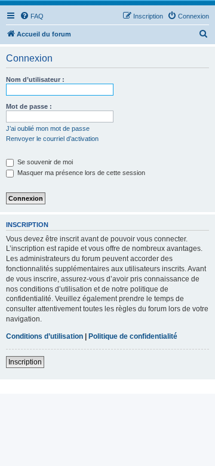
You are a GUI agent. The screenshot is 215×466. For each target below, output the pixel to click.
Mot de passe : (29, 106)
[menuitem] (32, 16)
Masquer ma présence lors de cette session (80, 172)
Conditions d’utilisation (44, 336)
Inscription (25, 362)
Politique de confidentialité (132, 336)
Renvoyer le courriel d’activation (52, 138)
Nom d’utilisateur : (35, 79)
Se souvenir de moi (44, 161)
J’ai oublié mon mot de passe (48, 128)
